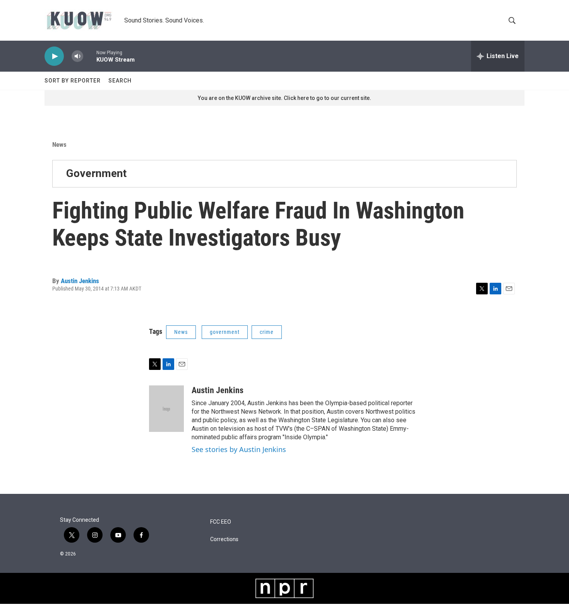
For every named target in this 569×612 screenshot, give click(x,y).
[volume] (77, 56)
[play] (54, 56)
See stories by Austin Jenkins (239, 449)
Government (96, 173)
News (59, 144)
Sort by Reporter (73, 80)
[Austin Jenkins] (166, 408)
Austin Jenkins (80, 281)
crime (267, 332)
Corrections (224, 539)
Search (120, 80)
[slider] (90, 56)
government (225, 332)
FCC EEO (220, 522)
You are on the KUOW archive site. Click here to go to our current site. (284, 98)
